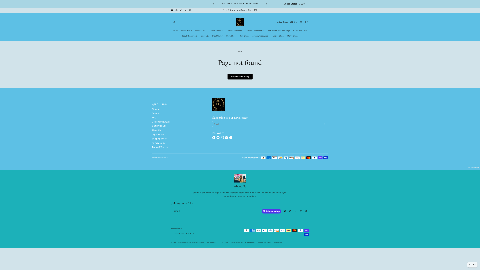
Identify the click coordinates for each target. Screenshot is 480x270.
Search (155, 113)
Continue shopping (240, 77)
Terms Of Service (160, 147)
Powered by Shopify (198, 242)
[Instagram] (222, 137)
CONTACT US (159, 126)
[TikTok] (230, 137)
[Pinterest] (226, 137)
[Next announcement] (266, 4)
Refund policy (211, 242)
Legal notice (278, 242)
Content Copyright (161, 122)
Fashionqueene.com (184, 242)
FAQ (154, 117)
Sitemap (156, 109)
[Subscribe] (213, 211)
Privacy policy (158, 143)
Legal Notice (158, 134)
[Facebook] (213, 137)
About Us (156, 130)
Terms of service (237, 242)
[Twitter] (218, 137)
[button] (174, 22)
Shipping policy (159, 139)
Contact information (264, 242)
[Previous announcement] (213, 4)
